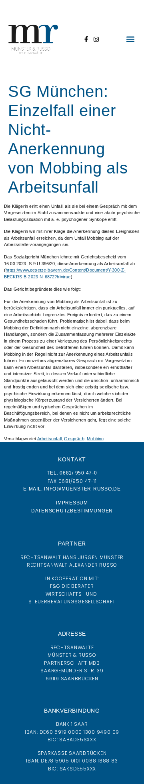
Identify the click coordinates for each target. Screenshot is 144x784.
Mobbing (95, 438)
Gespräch (74, 438)
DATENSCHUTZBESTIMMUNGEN (72, 511)
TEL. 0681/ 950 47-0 (72, 473)
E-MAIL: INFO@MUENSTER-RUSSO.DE (72, 489)
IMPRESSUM (72, 503)
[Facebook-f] (86, 39)
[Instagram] (96, 39)
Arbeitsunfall (49, 438)
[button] (130, 39)
